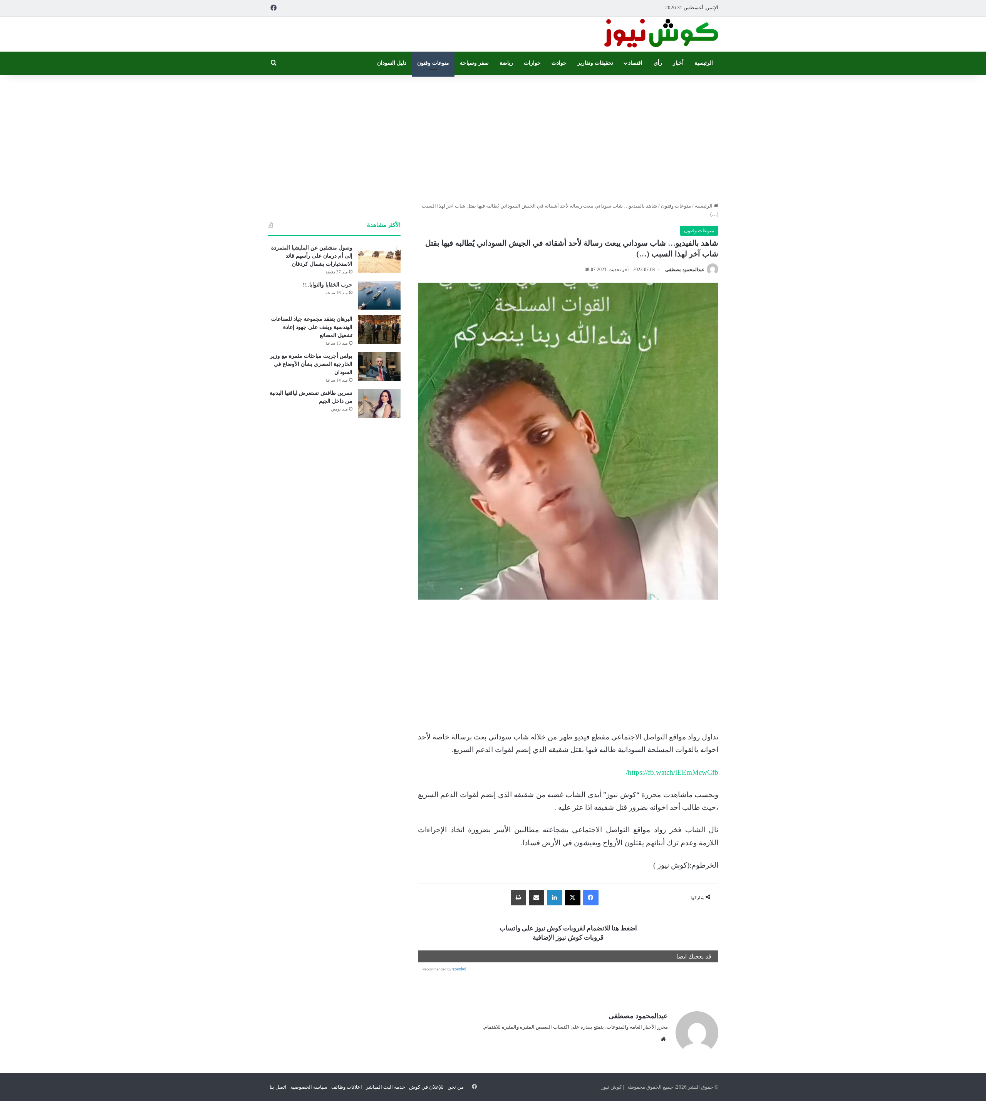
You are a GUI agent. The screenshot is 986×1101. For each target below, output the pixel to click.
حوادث (559, 63)
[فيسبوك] (591, 897)
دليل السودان (391, 63)
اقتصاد (635, 63)
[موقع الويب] (663, 1039)
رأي (658, 63)
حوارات (532, 63)
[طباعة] (518, 897)
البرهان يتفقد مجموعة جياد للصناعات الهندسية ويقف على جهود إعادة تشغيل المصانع (311, 327)
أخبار (678, 63)
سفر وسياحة (474, 63)
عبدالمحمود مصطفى (684, 269)
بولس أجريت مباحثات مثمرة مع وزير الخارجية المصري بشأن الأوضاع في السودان (311, 364)
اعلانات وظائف (346, 1087)
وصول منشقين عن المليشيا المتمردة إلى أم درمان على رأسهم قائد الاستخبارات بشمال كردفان (311, 256)
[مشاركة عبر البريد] (536, 897)
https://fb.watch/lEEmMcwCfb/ (672, 772)
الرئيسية (703, 63)
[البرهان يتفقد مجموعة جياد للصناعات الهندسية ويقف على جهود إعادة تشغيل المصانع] (379, 329)
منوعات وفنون (433, 63)
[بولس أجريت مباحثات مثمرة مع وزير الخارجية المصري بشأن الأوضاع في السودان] (379, 366)
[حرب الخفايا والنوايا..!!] (379, 295)
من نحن (456, 1087)
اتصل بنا (278, 1087)
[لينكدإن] (554, 897)
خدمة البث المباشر (385, 1087)
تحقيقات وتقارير (595, 63)
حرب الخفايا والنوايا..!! (327, 285)
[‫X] (572, 897)
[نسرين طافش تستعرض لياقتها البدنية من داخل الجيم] (379, 403)
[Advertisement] (493, 136)
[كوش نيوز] (660, 34)
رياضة (506, 63)
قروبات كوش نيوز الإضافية (568, 937)
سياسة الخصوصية (308, 1087)
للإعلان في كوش (426, 1087)
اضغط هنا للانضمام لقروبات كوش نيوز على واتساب (568, 928)
